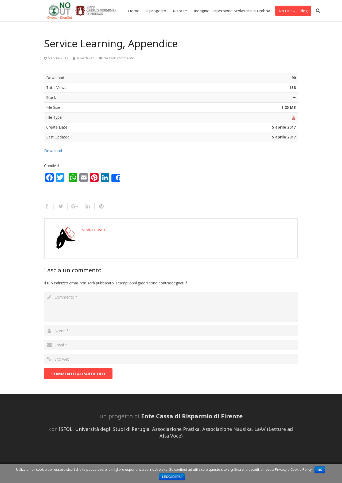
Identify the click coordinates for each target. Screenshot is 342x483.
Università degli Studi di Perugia (112, 429)
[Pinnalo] (99, 206)
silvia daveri (85, 58)
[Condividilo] (49, 206)
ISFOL (65, 429)
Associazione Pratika (176, 429)
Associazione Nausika (227, 429)
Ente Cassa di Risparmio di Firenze (192, 416)
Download (53, 150)
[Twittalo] (61, 206)
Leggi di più (172, 477)
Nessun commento (119, 58)
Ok (319, 470)
